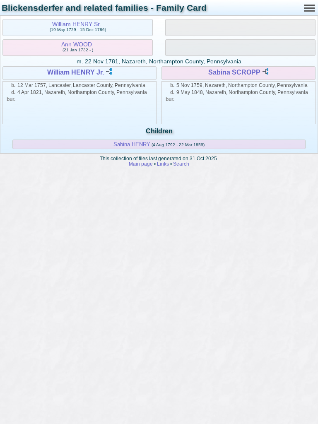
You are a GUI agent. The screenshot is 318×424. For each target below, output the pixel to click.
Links (163, 163)
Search (181, 163)
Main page (141, 163)
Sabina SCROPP (234, 72)
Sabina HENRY (131, 144)
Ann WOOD (76, 44)
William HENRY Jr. (75, 72)
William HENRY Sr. (76, 24)
